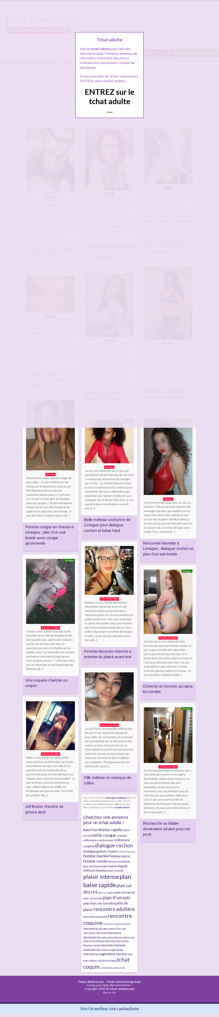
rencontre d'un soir (114, 928)
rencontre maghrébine (109, 950)
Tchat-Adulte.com (91, 981)
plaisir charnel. (115, 870)
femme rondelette (119, 861)
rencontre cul (92, 928)
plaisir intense (101, 876)
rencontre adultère (114, 909)
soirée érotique (106, 960)
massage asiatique (116, 797)
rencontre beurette (95, 916)
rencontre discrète (95, 933)
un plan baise (122, 807)
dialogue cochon (114, 845)
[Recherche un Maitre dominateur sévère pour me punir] (168, 736)
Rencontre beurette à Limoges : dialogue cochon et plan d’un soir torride (168, 548)
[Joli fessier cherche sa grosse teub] (50, 726)
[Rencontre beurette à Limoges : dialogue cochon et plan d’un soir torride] (168, 457)
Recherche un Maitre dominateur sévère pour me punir (166, 828)
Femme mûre (119, 856)
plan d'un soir (116, 897)
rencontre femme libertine (99, 941)
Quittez (110, 112)
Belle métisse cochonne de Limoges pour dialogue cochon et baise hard (107, 525)
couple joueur (105, 840)
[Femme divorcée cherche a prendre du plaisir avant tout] (109, 571)
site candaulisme (124, 1008)
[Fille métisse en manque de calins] (109, 697)
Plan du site (109, 992)
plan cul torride (92, 898)
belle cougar (104, 835)
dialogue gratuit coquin (100, 851)
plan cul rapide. (106, 892)
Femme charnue (126, 851)
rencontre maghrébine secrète (105, 954)
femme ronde (95, 861)
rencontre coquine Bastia (116, 923)
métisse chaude (94, 870)
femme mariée (96, 855)
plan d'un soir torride (98, 903)
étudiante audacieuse (113, 967)
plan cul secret (124, 892)
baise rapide (111, 829)
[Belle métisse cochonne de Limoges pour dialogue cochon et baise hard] (109, 442)
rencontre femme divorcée (118, 937)
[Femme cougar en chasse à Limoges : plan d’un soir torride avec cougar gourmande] (50, 436)
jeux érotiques (92, 866)
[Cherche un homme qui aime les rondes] (168, 603)
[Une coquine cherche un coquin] (50, 592)
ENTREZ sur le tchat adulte (109, 96)
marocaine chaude (114, 866)
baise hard (91, 830)
